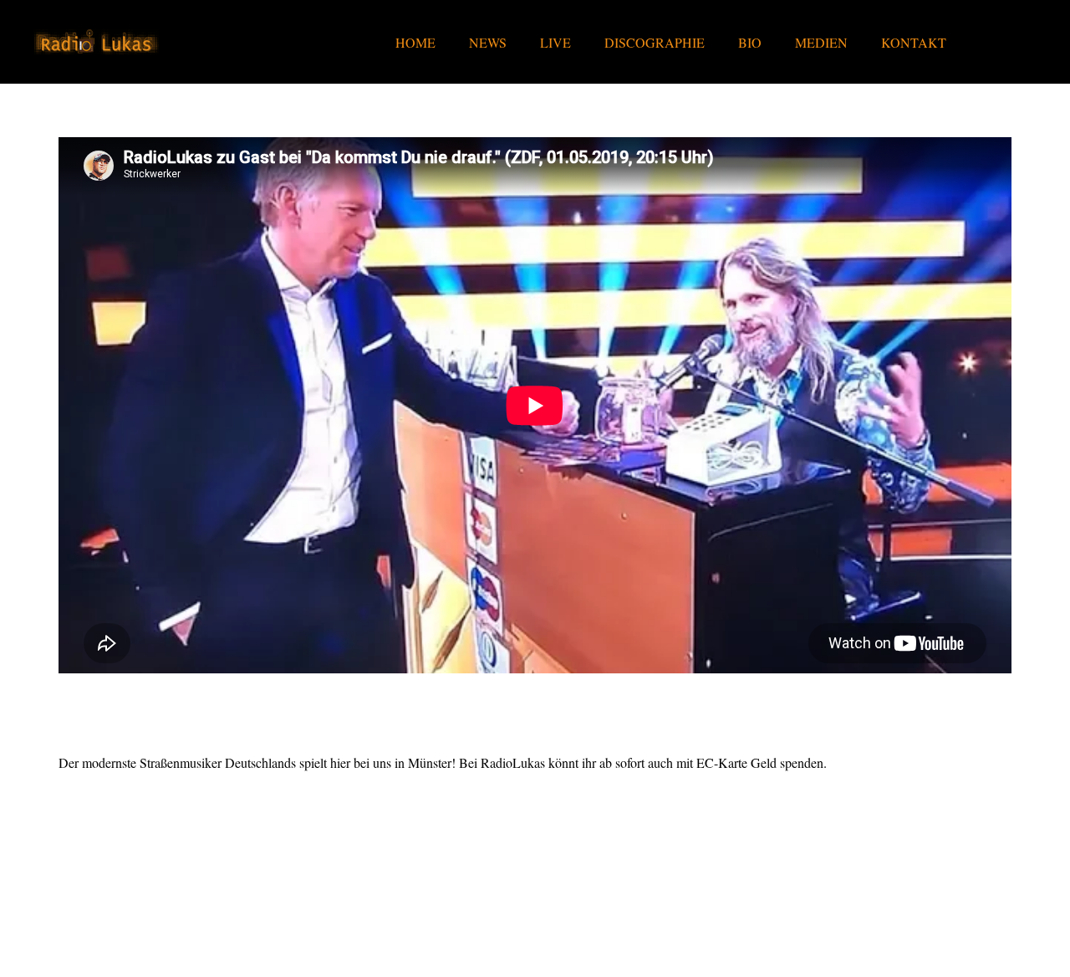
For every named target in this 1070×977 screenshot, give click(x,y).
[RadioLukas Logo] (96, 41)
